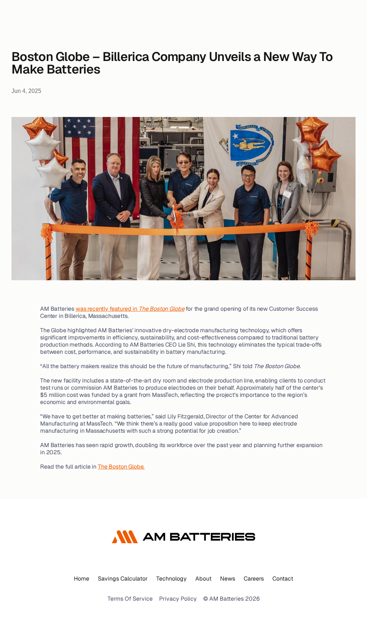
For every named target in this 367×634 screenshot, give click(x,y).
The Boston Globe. (121, 466)
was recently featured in (130, 309)
